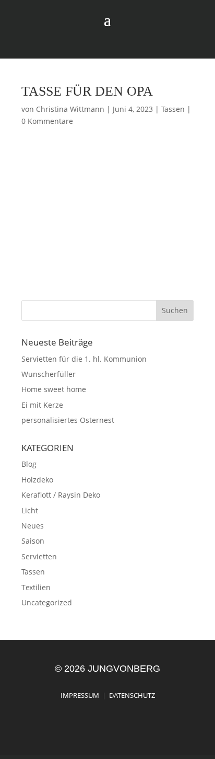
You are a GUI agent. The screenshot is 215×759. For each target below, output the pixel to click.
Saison (32, 541)
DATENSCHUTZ (132, 695)
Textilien (36, 587)
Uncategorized (46, 602)
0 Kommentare (47, 121)
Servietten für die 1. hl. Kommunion (84, 359)
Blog (29, 464)
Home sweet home (53, 389)
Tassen (173, 109)
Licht (29, 510)
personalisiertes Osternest (67, 420)
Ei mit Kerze (42, 405)
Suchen (175, 310)
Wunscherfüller (48, 374)
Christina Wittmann (70, 109)
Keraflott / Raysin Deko (60, 495)
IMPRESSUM (80, 695)
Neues (32, 526)
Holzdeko (37, 480)
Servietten (39, 556)
